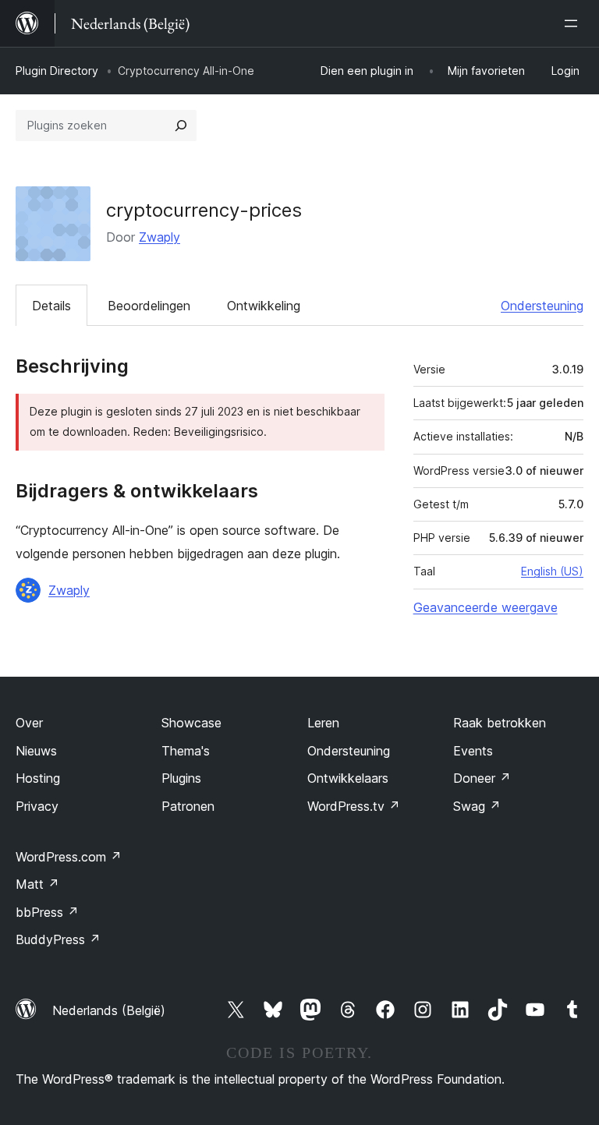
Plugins (181, 778)
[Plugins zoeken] (181, 125)
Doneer (482, 778)
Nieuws (36, 751)
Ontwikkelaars (347, 778)
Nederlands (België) (108, 1010)
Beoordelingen (149, 305)
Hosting (38, 778)
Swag (477, 806)
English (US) (552, 571)
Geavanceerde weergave (485, 607)
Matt (37, 884)
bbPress (47, 912)
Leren (323, 723)
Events (473, 751)
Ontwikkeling (263, 305)
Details (51, 305)
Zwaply (159, 237)
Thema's (185, 751)
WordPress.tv (353, 806)
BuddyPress (58, 939)
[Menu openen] (574, 23)
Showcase (191, 723)
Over (29, 723)
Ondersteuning (542, 305)
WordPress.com (69, 857)
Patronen (187, 806)
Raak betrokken (499, 723)
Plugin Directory (57, 70)
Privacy (37, 806)
